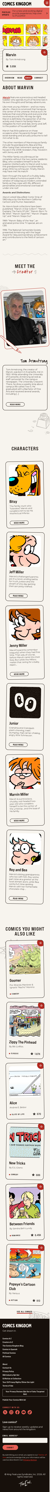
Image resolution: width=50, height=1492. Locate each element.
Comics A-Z (7, 1338)
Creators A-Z (8, 1342)
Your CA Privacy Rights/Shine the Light (18, 1382)
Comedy (15, 994)
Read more (17, 404)
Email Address (10, 1436)
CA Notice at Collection (12, 1378)
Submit (10, 1447)
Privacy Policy (8, 1371)
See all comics (24, 1311)
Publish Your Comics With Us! (14, 1400)
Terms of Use (8, 1385)
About (5, 1364)
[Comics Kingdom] (17, 1326)
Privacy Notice (30, 1460)
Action (14, 1300)
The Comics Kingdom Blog (13, 1345)
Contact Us (7, 1367)
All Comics (7, 1356)
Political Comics (9, 1353)
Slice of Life (18, 1114)
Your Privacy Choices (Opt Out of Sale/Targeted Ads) (25, 1392)
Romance (16, 1235)
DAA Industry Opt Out (11, 1375)
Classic (15, 1053)
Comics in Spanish (10, 1349)
